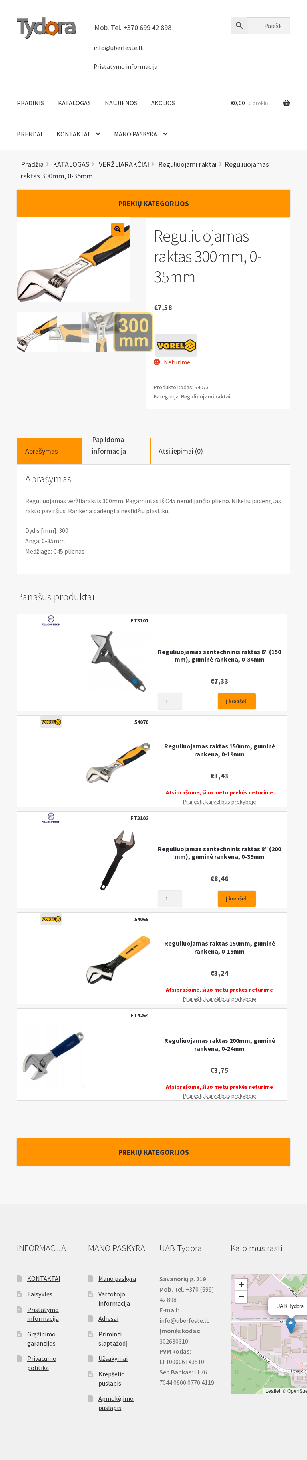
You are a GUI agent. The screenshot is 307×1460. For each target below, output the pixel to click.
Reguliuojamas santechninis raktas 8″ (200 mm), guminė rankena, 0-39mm (219, 852)
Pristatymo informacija (125, 66)
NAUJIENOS (121, 103)
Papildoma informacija (109, 445)
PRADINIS (30, 103)
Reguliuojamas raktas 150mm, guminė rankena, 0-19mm (219, 750)
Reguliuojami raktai (206, 396)
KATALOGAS (74, 103)
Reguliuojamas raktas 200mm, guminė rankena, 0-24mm (219, 1044)
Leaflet (272, 1390)
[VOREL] (176, 345)
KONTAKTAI (73, 134)
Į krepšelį (237, 701)
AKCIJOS (163, 103)
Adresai (108, 1318)
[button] (291, 1326)
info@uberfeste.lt (118, 48)
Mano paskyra (117, 1278)
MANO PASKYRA (135, 134)
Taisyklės (39, 1294)
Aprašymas (41, 451)
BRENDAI (29, 134)
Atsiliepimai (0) (181, 451)
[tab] (49, 451)
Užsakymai (113, 1358)
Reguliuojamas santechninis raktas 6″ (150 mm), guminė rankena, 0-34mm (219, 655)
